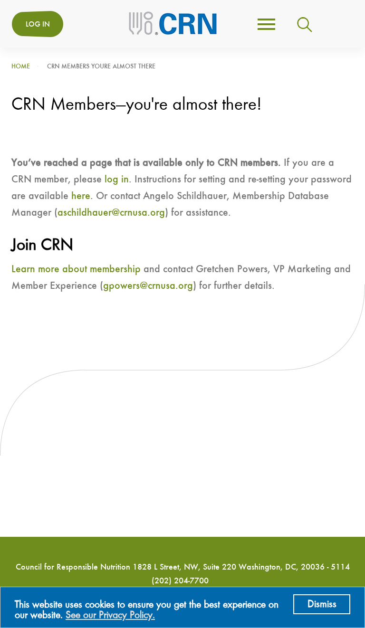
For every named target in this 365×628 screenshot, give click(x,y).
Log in (38, 25)
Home (20, 66)
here (80, 196)
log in (117, 179)
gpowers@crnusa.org (148, 286)
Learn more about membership (76, 269)
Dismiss (321, 604)
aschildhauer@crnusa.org (111, 213)
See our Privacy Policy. (110, 615)
